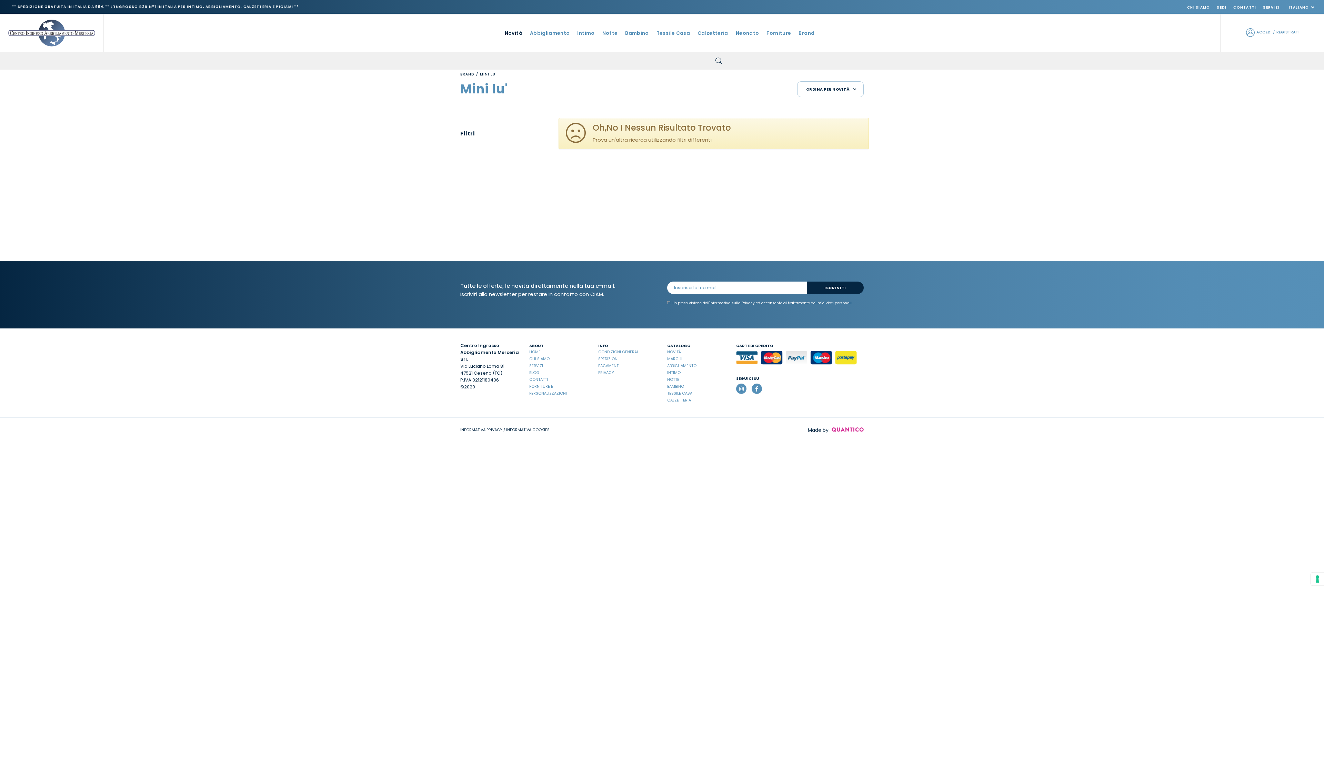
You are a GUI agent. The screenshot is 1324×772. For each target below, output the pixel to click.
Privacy (606, 372)
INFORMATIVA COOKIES (528, 430)
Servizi (1271, 7)
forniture (778, 33)
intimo (585, 33)
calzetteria (713, 33)
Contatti (1244, 7)
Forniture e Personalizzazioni (548, 390)
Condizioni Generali (619, 352)
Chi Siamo (1198, 7)
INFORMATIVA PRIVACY (481, 430)
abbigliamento (550, 33)
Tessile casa (679, 393)
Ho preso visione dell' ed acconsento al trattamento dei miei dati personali (762, 303)
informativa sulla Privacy (732, 303)
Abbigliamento (681, 365)
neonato (747, 33)
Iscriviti (835, 288)
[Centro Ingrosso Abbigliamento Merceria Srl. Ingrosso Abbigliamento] (51, 32)
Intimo (674, 372)
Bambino (675, 386)
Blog (534, 372)
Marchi (674, 359)
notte (610, 33)
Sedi (1221, 7)
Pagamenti (609, 365)
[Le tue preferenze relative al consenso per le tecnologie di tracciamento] (1317, 579)
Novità (513, 33)
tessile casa (673, 33)
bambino (637, 33)
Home (535, 352)
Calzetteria (679, 400)
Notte (673, 379)
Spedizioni (608, 359)
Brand (806, 33)
